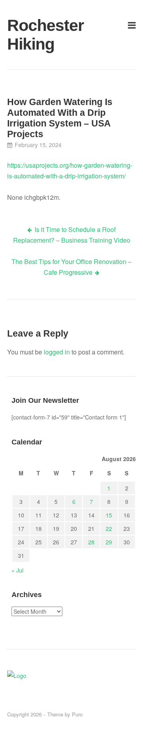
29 (109, 542)
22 (109, 528)
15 (109, 515)
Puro (77, 714)
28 (91, 542)
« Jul (17, 570)
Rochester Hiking (27, 34)
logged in (57, 351)
